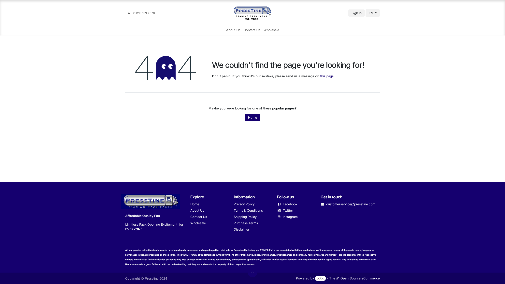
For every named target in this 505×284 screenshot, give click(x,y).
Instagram (290, 217)
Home (252, 118)
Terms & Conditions (248, 210)
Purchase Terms (246, 223)
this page (327, 76)
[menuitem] (233, 30)
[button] (252, 272)
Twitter (288, 210)
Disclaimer (241, 229)
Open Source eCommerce (360, 278)
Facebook (290, 204)
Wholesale (198, 223)
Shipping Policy (245, 217)
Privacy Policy (244, 204)
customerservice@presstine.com (350, 204)
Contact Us (198, 217)
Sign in (357, 13)
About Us (197, 210)
